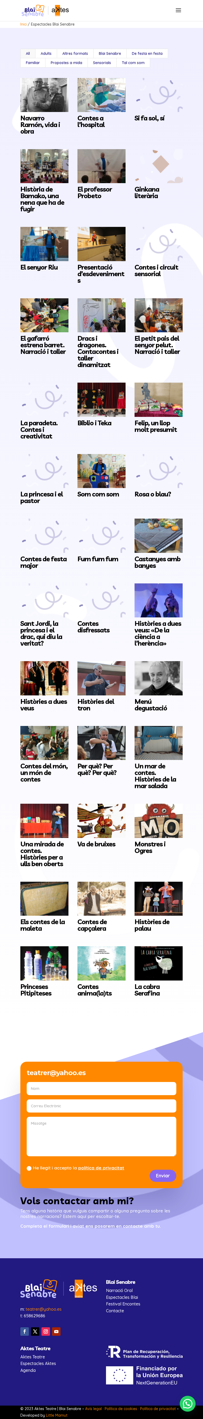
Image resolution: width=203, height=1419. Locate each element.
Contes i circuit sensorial (156, 270)
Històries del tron (95, 704)
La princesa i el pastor (41, 497)
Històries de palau (152, 925)
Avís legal (93, 1408)
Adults (46, 53)
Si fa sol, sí (149, 118)
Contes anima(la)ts (94, 989)
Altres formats (75, 53)
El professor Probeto (94, 192)
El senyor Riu (39, 267)
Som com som (98, 494)
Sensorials (102, 62)
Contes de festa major (43, 562)
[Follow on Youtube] (56, 1331)
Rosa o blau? (153, 494)
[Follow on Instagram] (45, 1331)
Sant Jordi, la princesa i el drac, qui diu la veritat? (41, 633)
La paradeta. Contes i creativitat (39, 429)
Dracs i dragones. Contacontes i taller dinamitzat (97, 351)
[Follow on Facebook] (24, 1331)
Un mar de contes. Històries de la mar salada (155, 776)
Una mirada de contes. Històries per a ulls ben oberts (42, 854)
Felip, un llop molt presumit (156, 426)
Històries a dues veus (43, 704)
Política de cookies (121, 1408)
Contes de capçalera (92, 925)
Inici (23, 24)
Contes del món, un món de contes (44, 772)
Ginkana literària (147, 192)
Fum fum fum (97, 559)
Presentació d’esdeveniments (100, 273)
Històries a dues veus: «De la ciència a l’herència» (158, 633)
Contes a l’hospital (90, 121)
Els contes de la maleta (42, 925)
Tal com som (133, 62)
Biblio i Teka (94, 423)
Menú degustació (151, 704)
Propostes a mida (66, 62)
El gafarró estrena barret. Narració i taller (43, 344)
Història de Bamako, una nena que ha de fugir (42, 199)
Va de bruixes (96, 844)
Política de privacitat (158, 1408)
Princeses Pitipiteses (35, 989)
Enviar (163, 1176)
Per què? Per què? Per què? (97, 769)
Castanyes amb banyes (158, 562)
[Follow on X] (35, 1331)
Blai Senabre (110, 53)
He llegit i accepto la (78, 1168)
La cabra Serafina (147, 989)
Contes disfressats (93, 626)
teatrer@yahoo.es (44, 1309)
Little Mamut (56, 1415)
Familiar (33, 62)
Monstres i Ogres (150, 847)
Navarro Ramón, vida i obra (40, 124)
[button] (188, 1404)
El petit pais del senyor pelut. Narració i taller (157, 344)
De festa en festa (147, 53)
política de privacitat (101, 1168)
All (28, 53)
